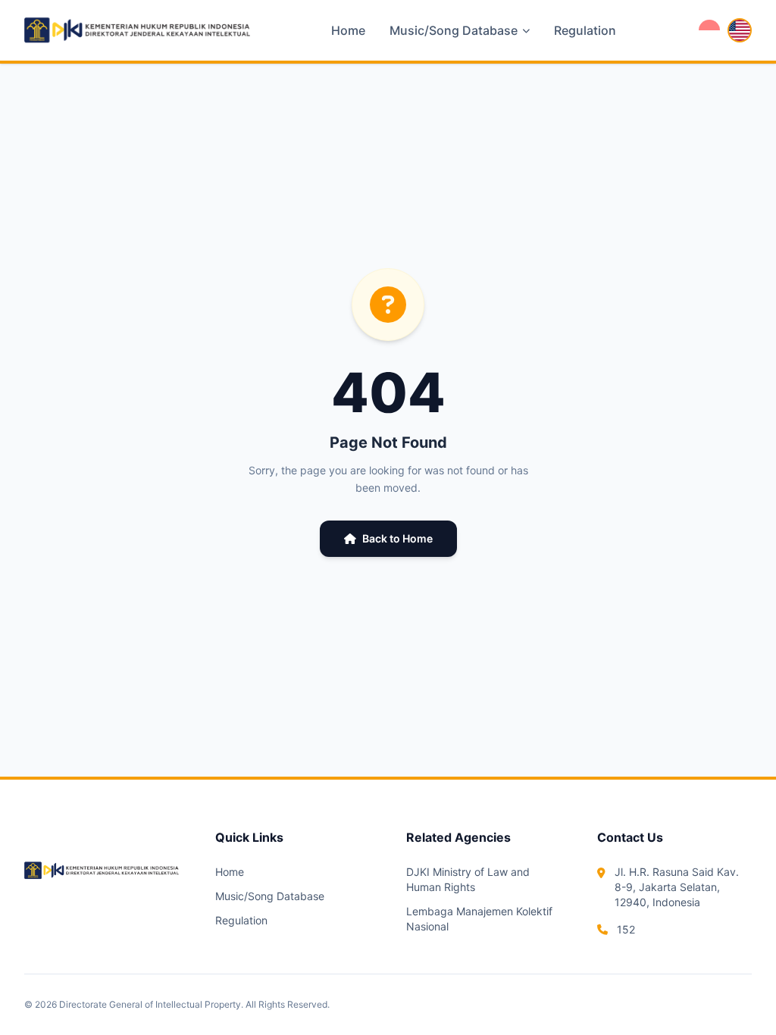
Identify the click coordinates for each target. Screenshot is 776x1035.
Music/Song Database (269, 896)
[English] (740, 30)
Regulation (585, 30)
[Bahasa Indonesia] (709, 30)
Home (348, 30)
